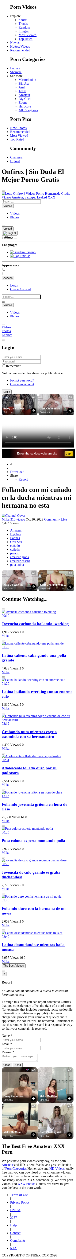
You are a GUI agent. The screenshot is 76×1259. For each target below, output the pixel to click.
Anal (22, 87)
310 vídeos (17, 519)
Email (7, 1044)
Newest (15, 42)
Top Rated (26, 39)
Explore (7, 335)
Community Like (55, 519)
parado (14, 553)
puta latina (17, 564)
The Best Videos (13, 965)
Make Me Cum (48, 1096)
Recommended (20, 50)
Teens (22, 91)
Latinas (15, 68)
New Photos (18, 128)
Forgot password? (22, 380)
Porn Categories (16, 1168)
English (24, 256)
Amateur (24, 95)
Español (30, 252)
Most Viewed (28, 35)
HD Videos (57, 1168)
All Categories (28, 110)
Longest (24, 31)
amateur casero (20, 561)
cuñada (15, 549)
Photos (14, 217)
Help (13, 1225)
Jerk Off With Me (50, 408)
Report (23, 479)
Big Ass (24, 83)
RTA (13, 1248)
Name (7, 1035)
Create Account (20, 289)
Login (14, 285)
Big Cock (25, 99)
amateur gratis (19, 557)
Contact (15, 1233)
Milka (6, 519)
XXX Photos (27, 1184)
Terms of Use (19, 1195)
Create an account (22, 384)
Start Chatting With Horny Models (51, 585)
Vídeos (15, 213)
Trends (23, 23)
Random (24, 27)
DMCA (15, 1210)
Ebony (23, 102)
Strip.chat (8, 412)
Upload (15, 161)
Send (18, 1064)
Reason (8, 1052)
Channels (16, 157)
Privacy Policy (20, 1202)
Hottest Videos (20, 46)
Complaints (17, 1240)
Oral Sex (16, 542)
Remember (13, 366)
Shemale (16, 72)
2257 (13, 1217)
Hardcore (25, 106)
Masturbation (27, 79)
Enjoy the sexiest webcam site (14, 408)
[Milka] (13, 515)
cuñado (15, 545)
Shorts (23, 20)
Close (6, 1064)
